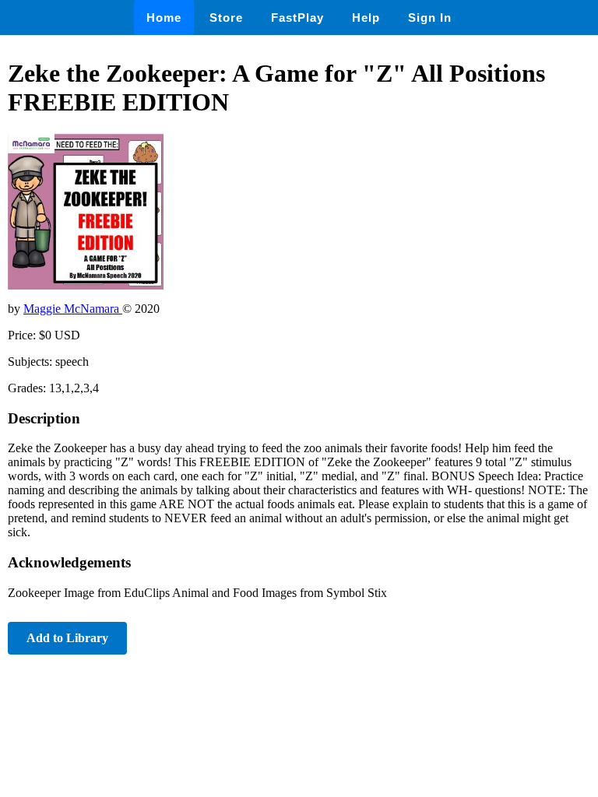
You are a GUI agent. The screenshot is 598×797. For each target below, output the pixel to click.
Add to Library (67, 637)
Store (226, 17)
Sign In (430, 17)
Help (366, 17)
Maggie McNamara (72, 308)
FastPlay (297, 17)
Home (163, 17)
